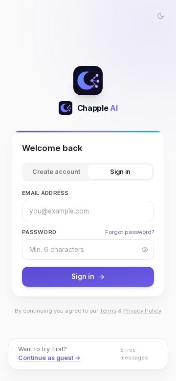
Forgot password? (129, 232)
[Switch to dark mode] (160, 15)
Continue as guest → (49, 357)
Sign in (120, 171)
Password (39, 232)
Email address (45, 193)
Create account (56, 171)
